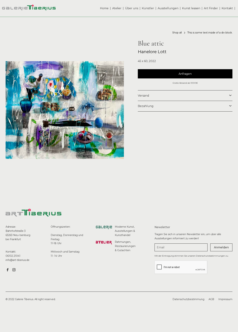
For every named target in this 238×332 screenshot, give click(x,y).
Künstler (148, 8)
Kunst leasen (191, 8)
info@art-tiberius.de (17, 260)
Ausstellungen (168, 8)
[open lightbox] (65, 110)
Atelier (116, 8)
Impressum (225, 299)
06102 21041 (13, 255)
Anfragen (185, 73)
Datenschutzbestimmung (188, 299)
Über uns (131, 8)
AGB (211, 299)
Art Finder (211, 8)
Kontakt (227, 8)
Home (104, 8)
